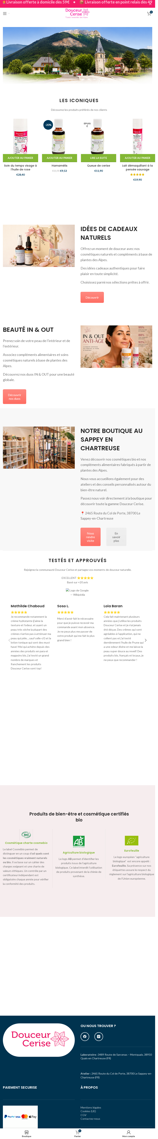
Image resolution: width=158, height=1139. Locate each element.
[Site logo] (78, 13)
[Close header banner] (150, 4)
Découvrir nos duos (14, 396)
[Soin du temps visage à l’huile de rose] (20, 136)
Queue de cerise (98, 166)
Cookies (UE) (88, 1111)
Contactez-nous (90, 1118)
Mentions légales (91, 1107)
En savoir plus (116, 536)
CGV (84, 1115)
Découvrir (92, 297)
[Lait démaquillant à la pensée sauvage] (137, 136)
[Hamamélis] (59, 136)
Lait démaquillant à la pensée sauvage (137, 167)
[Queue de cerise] (98, 136)
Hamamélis (59, 166)
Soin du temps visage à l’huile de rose (20, 167)
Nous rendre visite (90, 536)
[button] (20, 158)
